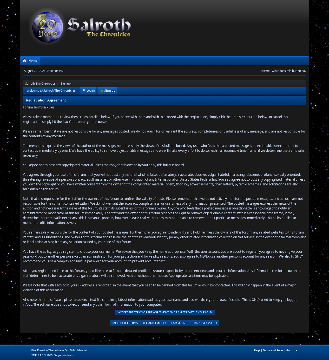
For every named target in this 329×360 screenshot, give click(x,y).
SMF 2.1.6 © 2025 (42, 355)
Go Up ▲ (292, 350)
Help (257, 350)
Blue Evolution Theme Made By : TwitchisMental (59, 350)
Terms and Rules (273, 350)
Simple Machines (64, 355)
